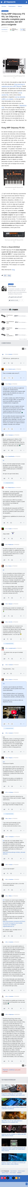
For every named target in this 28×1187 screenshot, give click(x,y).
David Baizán (4, 29)
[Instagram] (2, 1178)
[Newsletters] (19, 1178)
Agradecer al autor (14, 300)
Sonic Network (13, 1171)
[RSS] (16, 1178)
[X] (13, 1178)
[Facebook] (10, 1178)
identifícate (12, 1069)
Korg (13, 269)
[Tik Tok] (8, 1178)
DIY (5, 275)
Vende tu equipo (21, 1171)
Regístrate (5, 1069)
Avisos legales (13, 1172)
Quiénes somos (5, 1172)
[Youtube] (5, 1178)
